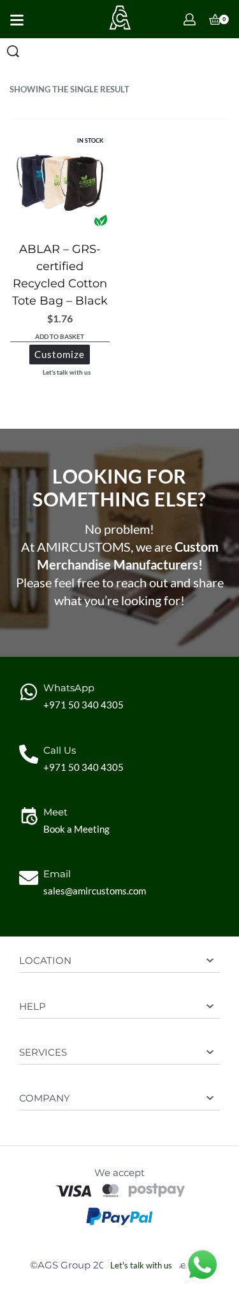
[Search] (13, 51)
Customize (59, 354)
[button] (60, 337)
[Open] (17, 20)
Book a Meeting (76, 829)
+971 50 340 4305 (83, 704)
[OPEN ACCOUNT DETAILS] (189, 19)
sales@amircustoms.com (94, 890)
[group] (60, 182)
